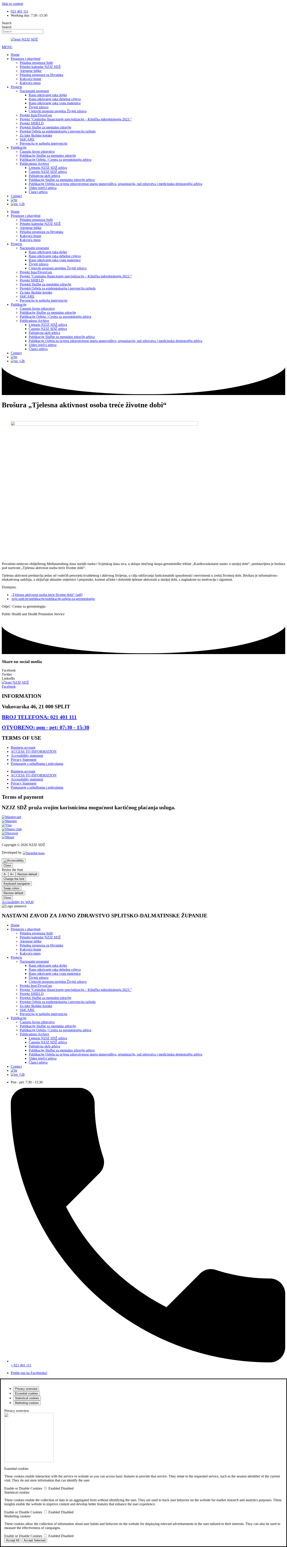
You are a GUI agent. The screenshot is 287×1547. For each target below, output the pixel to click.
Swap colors (12, 888)
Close (7, 865)
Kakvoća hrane (30, 79)
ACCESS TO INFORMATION (34, 751)
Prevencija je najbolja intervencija (43, 143)
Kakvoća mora (30, 83)
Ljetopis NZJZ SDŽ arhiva (48, 168)
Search (6, 23)
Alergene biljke (30, 71)
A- (5, 874)
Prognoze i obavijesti (25, 59)
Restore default (27, 874)
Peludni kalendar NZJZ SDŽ (40, 67)
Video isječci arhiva (43, 188)
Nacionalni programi (34, 91)
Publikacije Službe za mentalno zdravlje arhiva (62, 180)
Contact (16, 196)
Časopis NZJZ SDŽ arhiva (48, 172)
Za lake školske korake (36, 135)
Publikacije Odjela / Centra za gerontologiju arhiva (55, 159)
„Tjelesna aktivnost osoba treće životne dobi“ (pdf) (47, 595)
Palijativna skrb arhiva (44, 176)
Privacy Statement (23, 759)
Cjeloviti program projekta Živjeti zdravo (58, 111)
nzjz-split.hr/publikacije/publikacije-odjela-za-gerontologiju (53, 599)
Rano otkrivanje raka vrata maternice (55, 103)
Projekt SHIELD (32, 123)
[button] (143, 670)
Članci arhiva (38, 192)
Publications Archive (34, 164)
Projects (16, 87)
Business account (23, 747)
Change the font (14, 879)
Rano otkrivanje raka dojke (48, 95)
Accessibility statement (27, 755)
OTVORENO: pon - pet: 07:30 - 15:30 (45, 727)
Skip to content (12, 4)
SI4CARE (27, 139)
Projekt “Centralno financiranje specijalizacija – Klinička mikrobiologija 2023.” (76, 119)
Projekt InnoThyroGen (36, 115)
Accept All (12, 1540)
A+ (12, 874)
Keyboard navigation (17, 883)
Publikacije (18, 147)
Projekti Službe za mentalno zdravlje (45, 127)
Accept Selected (34, 1540)
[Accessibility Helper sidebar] (14, 860)
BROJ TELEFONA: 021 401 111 (39, 717)
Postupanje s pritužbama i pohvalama (37, 764)
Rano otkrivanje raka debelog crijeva (55, 99)
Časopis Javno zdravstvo (37, 151)
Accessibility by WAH (18, 902)
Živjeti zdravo (38, 107)
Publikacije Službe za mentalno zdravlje (48, 155)
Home (15, 55)
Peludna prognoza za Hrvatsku (41, 75)
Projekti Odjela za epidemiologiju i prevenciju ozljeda (58, 131)
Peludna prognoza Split (36, 63)
